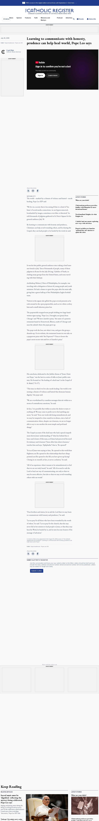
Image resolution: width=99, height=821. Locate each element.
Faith (36, 18)
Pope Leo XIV (19, 43)
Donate (81, 19)
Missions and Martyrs (45, 19)
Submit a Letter (36, 571)
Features (28, 18)
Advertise (69, 18)
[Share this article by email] (33, 190)
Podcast (60, 18)
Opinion (19, 18)
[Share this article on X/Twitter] (28, 190)
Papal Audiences (9, 43)
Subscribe (92, 19)
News (11, 18)
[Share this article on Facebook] (37, 190)
